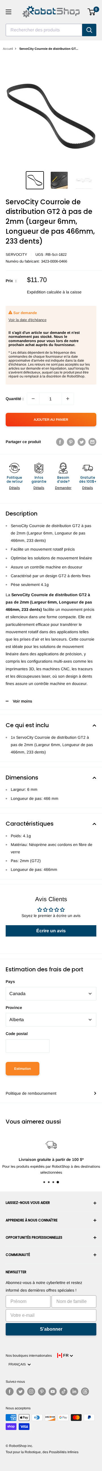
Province (14, 1007)
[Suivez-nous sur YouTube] (53, 1391)
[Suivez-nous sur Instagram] (31, 1391)
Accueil (8, 48)
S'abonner (51, 1329)
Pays (10, 981)
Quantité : (15, 398)
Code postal (17, 1033)
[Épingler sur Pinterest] (71, 442)
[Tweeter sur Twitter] (82, 442)
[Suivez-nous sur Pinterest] (42, 1391)
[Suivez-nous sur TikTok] (63, 1391)
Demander (63, 488)
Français (17, 1364)
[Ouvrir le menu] (8, 12)
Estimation (22, 1069)
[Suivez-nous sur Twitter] (20, 1391)
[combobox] (44, 30)
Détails (14, 488)
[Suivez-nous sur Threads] (85, 1391)
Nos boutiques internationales (29, 1356)
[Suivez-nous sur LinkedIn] (74, 1391)
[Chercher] (89, 30)
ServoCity (16, 254)
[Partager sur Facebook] (60, 442)
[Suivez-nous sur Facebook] (10, 1391)
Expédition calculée (44, 292)
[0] (91, 11)
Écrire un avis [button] (51, 930)
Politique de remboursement (31, 1093)
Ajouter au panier (51, 420)
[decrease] (33, 399)
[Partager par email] (92, 442)
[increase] (68, 399)
